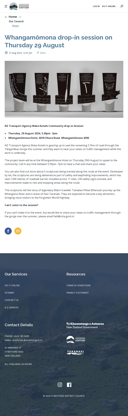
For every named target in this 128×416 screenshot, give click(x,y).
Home (13, 16)
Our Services (16, 274)
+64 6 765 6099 (21, 336)
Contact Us (12, 299)
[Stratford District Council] (78, 340)
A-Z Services (12, 307)
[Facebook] (69, 385)
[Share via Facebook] (8, 231)
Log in (96, 6)
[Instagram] (59, 385)
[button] (6, 6)
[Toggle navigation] (20, 17)
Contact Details (19, 325)
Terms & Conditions (78, 285)
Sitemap (9, 292)
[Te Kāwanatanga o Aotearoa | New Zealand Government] (89, 326)
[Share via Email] (17, 231)
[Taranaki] (78, 353)
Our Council (16, 21)
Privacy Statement (77, 292)
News (15, 25)
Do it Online (12, 285)
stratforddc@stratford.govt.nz (27, 340)
